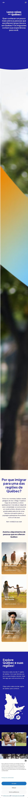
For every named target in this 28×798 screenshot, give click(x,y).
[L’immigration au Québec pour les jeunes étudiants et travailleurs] (14, 558)
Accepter (14, 783)
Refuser (14, 787)
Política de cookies (7, 795)
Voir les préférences (14, 792)
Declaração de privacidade (18, 795)
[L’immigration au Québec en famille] (14, 592)
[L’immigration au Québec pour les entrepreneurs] (14, 626)
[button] (25, 760)
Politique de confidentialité (8, 777)
